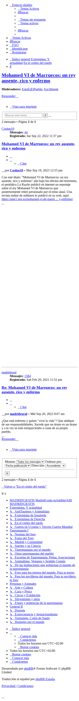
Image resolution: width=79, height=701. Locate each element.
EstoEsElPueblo (32, 89)
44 (26, 132)
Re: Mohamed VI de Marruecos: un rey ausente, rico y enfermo (34, 389)
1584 (27, 376)
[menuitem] (28, 8)
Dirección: (38, 465)
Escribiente (51, 89)
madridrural (9, 372)
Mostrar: (10, 461)
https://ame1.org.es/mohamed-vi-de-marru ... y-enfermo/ (37, 199)
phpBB (28, 668)
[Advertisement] (39, 246)
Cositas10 (8, 128)
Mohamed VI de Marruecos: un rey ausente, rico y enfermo (39, 77)
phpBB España (45, 679)
